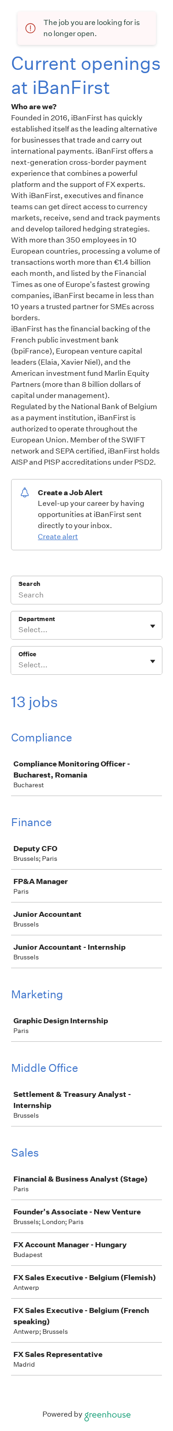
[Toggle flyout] (152, 626)
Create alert (58, 536)
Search (29, 584)
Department (36, 619)
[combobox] (19, 630)
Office (27, 654)
